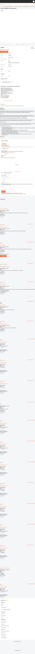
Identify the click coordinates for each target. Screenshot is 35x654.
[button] (33, 1)
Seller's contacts (3, 607)
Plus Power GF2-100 (3, 383)
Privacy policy (3, 622)
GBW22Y (9, 55)
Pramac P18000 (2, 284)
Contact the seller (4, 51)
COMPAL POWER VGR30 (4, 266)
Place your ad (3, 256)
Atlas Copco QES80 (3, 323)
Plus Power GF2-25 (3, 423)
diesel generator (10, 57)
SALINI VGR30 (2, 245)
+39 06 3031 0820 (11, 152)
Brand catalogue (3, 627)
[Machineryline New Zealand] (6, 1)
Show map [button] (16, 164)
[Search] (34, 4)
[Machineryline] (3, 6)
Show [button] (8, 152)
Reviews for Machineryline (5, 625)
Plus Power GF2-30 (3, 506)
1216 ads (5, 144)
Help (1, 605)
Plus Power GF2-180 (3, 362)
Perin (1, 404)
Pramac (9, 53)
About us (2, 604)
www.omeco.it (3, 155)
